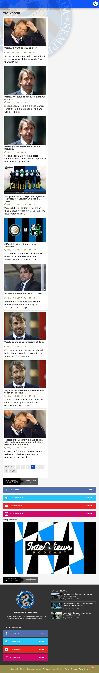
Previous (9, 467)
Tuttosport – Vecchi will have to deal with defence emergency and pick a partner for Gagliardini (23, 442)
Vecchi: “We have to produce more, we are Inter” (25, 98)
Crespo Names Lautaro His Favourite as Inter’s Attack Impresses (79, 604)
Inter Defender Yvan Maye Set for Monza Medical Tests (77, 614)
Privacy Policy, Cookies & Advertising (73, 669)
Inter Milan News (31, 579)
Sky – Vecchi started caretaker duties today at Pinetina (24, 392)
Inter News (31, 480)
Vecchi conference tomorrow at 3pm (24, 342)
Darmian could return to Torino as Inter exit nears (77, 595)
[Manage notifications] (93, 667)
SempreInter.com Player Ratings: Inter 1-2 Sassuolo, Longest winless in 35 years (25, 199)
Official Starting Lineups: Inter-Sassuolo (20, 245)
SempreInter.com (25, 612)
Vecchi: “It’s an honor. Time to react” (23, 294)
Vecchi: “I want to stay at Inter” (20, 48)
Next (12, 471)
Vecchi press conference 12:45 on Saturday (22, 148)
